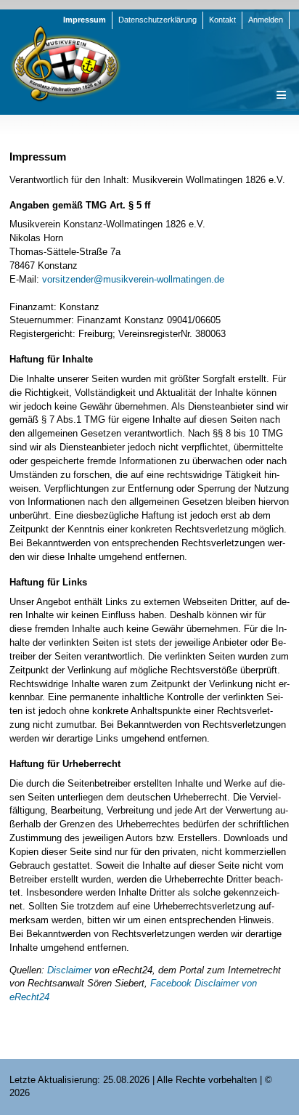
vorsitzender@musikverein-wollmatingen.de (133, 279)
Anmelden (265, 19)
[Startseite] (65, 62)
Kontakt (222, 19)
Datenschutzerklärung (157, 19)
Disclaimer (69, 970)
